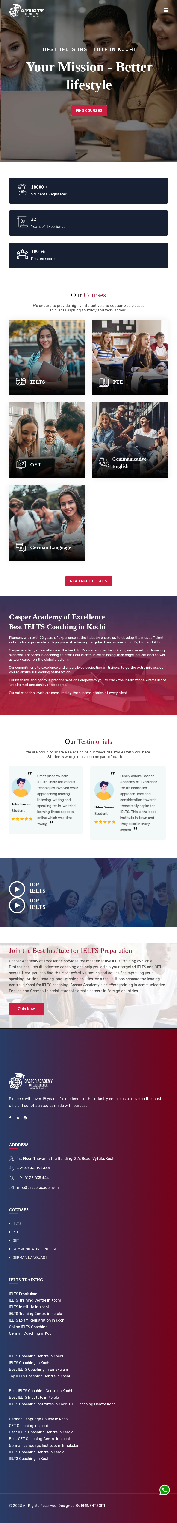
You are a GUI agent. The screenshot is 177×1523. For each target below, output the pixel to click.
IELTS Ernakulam (23, 1294)
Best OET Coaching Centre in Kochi (39, 1439)
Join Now (26, 1009)
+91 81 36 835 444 (33, 1178)
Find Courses (88, 110)
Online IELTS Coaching (28, 1327)
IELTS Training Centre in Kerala (35, 1313)
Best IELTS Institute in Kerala (34, 1397)
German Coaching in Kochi (32, 1333)
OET (35, 464)
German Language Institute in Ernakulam (44, 1445)
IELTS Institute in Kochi (29, 1307)
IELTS (37, 382)
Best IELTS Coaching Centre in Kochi (40, 1391)
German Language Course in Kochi (39, 1419)
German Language (50, 547)
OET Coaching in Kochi (28, 1426)
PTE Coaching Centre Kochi (93, 1404)
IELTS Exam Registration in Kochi (37, 1320)
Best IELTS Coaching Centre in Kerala (41, 1432)
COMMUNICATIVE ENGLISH (34, 1249)
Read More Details (88, 581)
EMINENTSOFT (93, 1505)
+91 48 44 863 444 (33, 1168)
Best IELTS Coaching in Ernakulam (38, 1369)
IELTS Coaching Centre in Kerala (36, 1452)
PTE (118, 382)
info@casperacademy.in (38, 1187)
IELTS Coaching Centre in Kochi (36, 1356)
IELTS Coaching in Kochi (29, 1363)
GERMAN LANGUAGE (29, 1257)
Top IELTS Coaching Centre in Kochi (39, 1376)
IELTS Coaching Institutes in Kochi (38, 1404)
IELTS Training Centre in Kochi (35, 1300)
